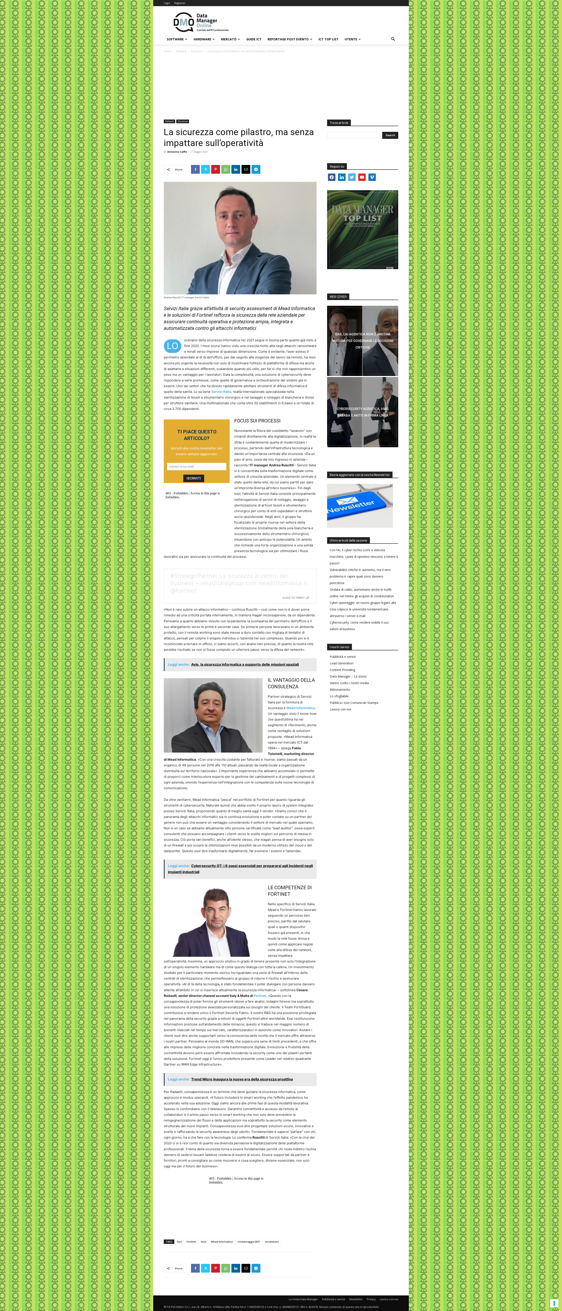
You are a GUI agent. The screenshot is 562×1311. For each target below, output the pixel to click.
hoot (203, 1241)
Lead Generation (341, 663)
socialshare (272, 1241)
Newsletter (356, 1299)
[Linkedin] (235, 169)
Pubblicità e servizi (343, 657)
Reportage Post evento (288, 39)
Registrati (179, 3)
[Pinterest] (215, 169)
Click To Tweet (293, 597)
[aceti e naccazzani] (362, 412)
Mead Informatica (222, 1241)
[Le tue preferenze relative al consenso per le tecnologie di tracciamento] (554, 1303)
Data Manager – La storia (348, 676)
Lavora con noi (340, 709)
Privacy (371, 1299)
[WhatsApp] (225, 169)
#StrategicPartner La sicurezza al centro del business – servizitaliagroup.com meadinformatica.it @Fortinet (239, 583)
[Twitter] (205, 169)
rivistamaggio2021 (249, 1241)
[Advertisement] (281, 86)
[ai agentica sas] (362, 341)
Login (167, 3)
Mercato (228, 39)
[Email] (245, 169)
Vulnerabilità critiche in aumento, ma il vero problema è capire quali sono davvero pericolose (360, 576)
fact (179, 1241)
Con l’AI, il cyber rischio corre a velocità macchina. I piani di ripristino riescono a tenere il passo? (364, 556)
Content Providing (342, 670)
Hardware (202, 39)
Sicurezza (196, 51)
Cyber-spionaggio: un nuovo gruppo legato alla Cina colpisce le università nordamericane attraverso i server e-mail (363, 609)
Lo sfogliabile (339, 696)
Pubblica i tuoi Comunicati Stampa (354, 703)
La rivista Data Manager (303, 1299)
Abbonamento (340, 689)
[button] (393, 40)
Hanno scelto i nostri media (349, 683)
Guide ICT (253, 39)
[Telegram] (256, 169)
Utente (351, 39)
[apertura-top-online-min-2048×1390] (362, 229)
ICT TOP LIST (329, 39)
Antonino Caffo (177, 151)
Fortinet (260, 996)
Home (167, 51)
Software (175, 39)
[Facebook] (195, 169)
